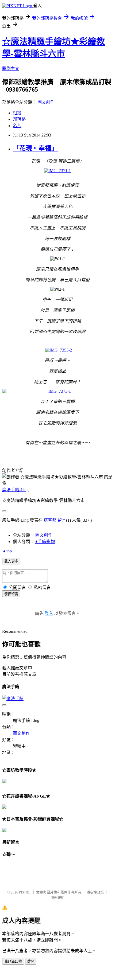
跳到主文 (10, 68)
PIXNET (25, 892)
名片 (17, 125)
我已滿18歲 (13, 961)
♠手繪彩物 (45, 541)
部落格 (19, 119)
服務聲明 (57, 898)
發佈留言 (11, 594)
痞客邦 (50, 520)
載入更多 (11, 561)
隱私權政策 (95, 892)
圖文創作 (46, 102)
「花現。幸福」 (35, 148)
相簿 (17, 113)
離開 (30, 961)
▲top (7, 551)
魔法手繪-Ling (15, 489)
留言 (61, 520)
